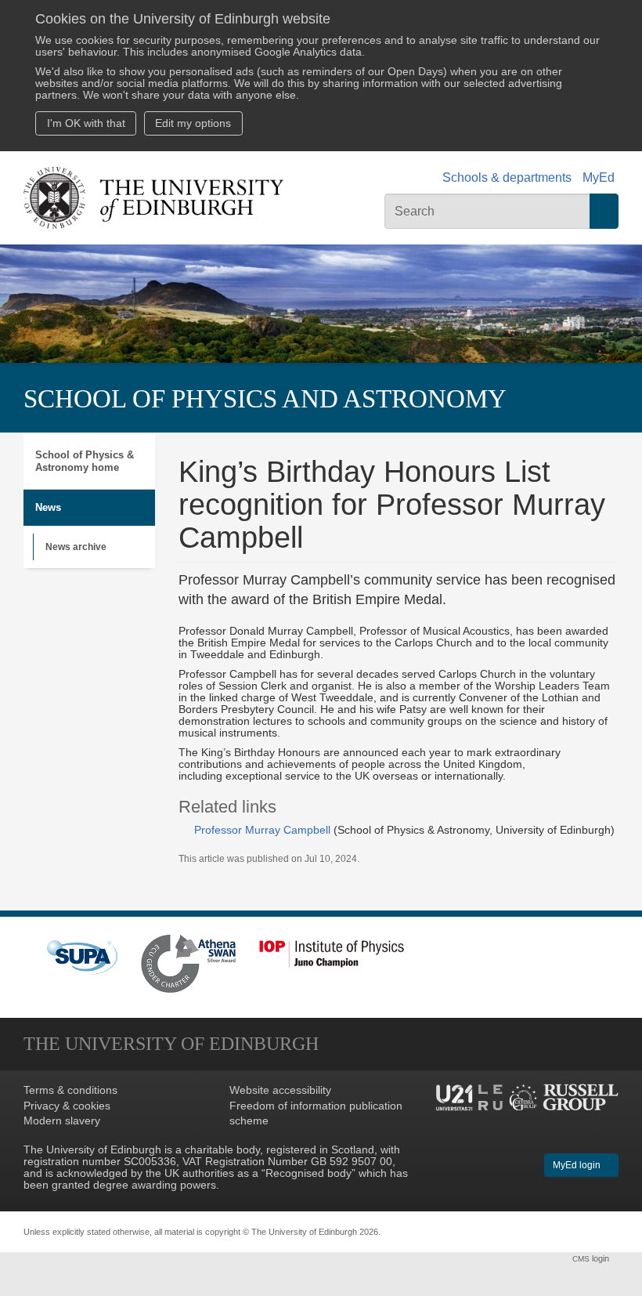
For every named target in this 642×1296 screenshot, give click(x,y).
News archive (75, 546)
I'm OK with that (86, 123)
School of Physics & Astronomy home (84, 461)
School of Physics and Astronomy (265, 399)
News (48, 507)
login (591, 1258)
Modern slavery (61, 1121)
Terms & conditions (70, 1090)
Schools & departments (507, 177)
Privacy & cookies (66, 1106)
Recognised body (308, 1173)
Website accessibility (280, 1090)
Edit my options (193, 123)
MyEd (598, 177)
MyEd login (578, 1165)
